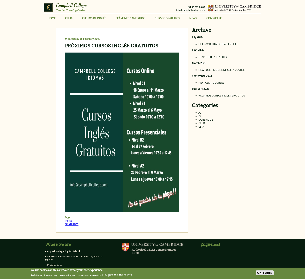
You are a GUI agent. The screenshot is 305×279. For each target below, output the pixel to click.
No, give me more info (117, 274)
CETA (201, 126)
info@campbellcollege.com (190, 10)
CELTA (69, 18)
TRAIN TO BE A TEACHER (212, 57)
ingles (68, 221)
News (193, 18)
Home (52, 18)
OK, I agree (264, 272)
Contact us (214, 18)
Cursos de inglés (94, 18)
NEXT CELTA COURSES (211, 82)
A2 (199, 112)
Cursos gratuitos (167, 18)
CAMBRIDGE (205, 119)
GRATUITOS (71, 224)
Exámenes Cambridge (130, 18)
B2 (199, 116)
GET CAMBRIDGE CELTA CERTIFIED (218, 44)
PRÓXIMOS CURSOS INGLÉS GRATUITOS (111, 46)
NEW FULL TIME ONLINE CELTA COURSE (221, 70)
